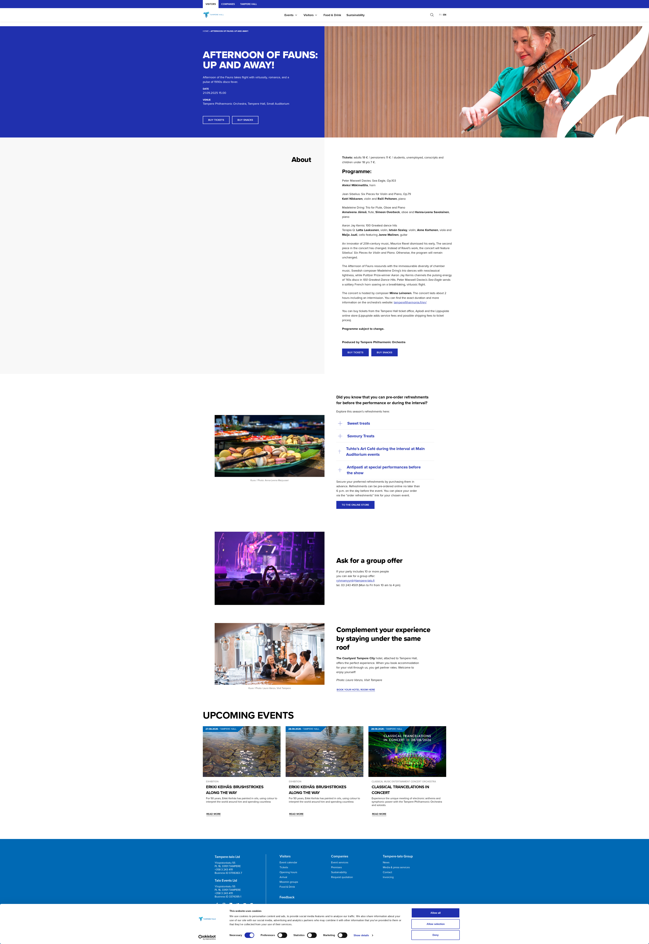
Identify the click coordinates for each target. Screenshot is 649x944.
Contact (387, 872)
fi (440, 14)
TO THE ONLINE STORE (355, 504)
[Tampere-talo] (217, 15)
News (386, 862)
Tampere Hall (248, 4)
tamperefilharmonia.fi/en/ (410, 302)
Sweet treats (358, 423)
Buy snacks (245, 120)
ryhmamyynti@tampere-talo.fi (355, 580)
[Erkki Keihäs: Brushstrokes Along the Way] (242, 751)
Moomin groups (289, 882)
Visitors (211, 4)
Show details (361, 935)
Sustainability (355, 15)
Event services (339, 862)
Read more (213, 814)
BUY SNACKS (384, 352)
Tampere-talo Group (398, 856)
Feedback (287, 897)
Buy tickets (216, 120)
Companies (228, 4)
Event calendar (288, 862)
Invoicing (388, 877)
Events (289, 15)
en (444, 14)
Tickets (284, 867)
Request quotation (342, 877)
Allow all (435, 912)
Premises (336, 867)
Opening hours (288, 872)
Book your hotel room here (356, 689)
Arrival (283, 877)
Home (206, 31)
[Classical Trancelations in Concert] (407, 751)
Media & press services (396, 867)
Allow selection (436, 924)
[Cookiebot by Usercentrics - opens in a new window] (207, 937)
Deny (435, 935)
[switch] (282, 935)
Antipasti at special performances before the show (384, 470)
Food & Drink (332, 15)
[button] (432, 15)
